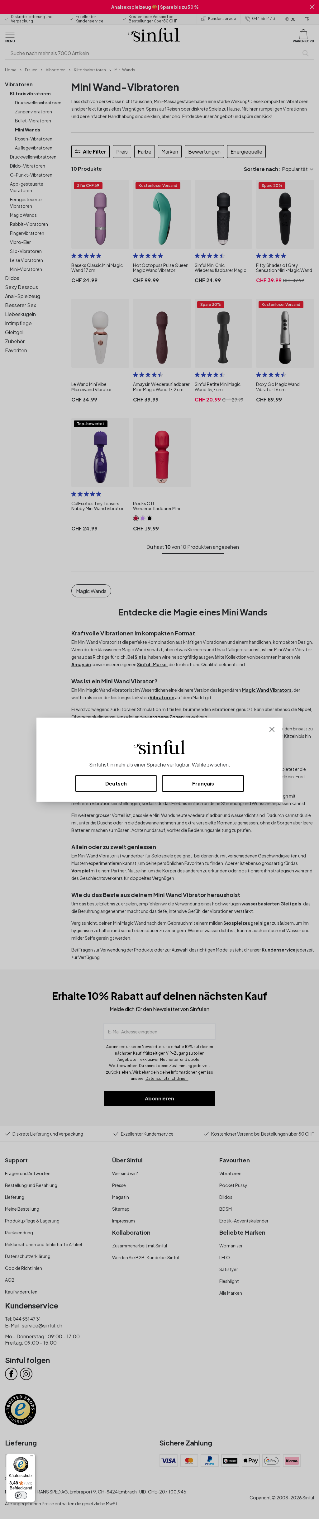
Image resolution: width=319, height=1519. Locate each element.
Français (203, 783)
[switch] (21, 1495)
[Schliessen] (272, 728)
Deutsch (116, 783)
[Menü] (31, 1457)
